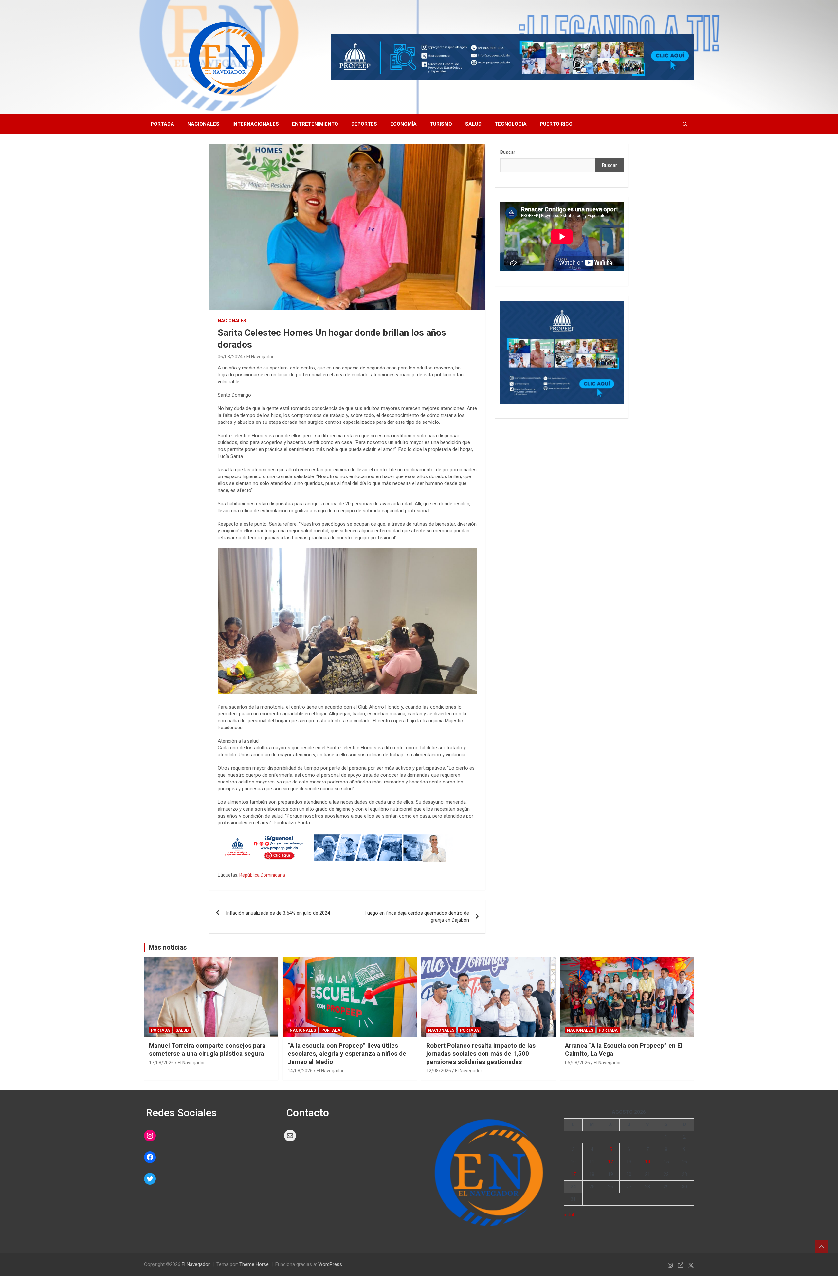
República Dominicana (262, 875)
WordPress (330, 1264)
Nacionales (203, 124)
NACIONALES (232, 320)
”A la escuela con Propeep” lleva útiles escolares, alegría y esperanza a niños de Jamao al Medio (347, 1053)
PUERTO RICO (556, 124)
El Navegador (260, 356)
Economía (403, 124)
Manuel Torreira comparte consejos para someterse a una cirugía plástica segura (207, 1049)
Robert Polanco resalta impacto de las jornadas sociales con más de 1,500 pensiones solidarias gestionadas (481, 1053)
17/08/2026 (161, 1062)
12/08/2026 (438, 1070)
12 (610, 1162)
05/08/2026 (577, 1062)
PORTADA (162, 124)
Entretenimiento (315, 124)
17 (573, 1174)
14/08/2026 (300, 1070)
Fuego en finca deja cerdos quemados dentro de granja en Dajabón (417, 916)
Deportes (364, 124)
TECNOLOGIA (511, 124)
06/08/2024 (230, 356)
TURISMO (441, 124)
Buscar (507, 152)
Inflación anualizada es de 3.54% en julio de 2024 (278, 913)
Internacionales (255, 124)
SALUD (473, 124)
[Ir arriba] (821, 1246)
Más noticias (168, 947)
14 (647, 1162)
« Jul (569, 1215)
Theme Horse (254, 1264)
